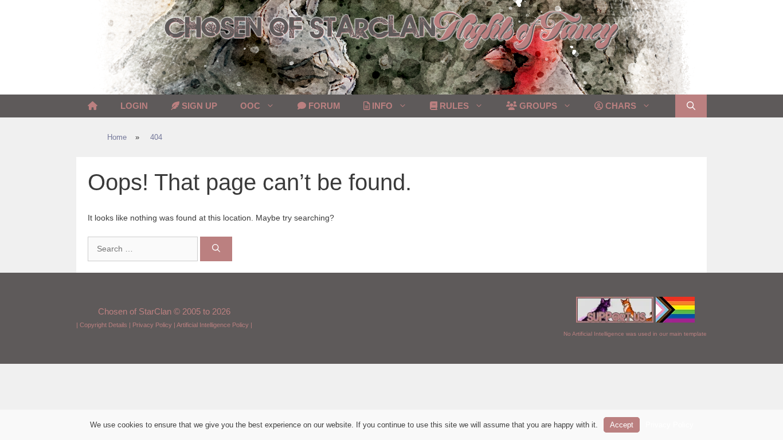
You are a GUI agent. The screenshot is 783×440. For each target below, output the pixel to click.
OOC (250, 106)
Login (134, 106)
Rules (453, 106)
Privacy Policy (152, 324)
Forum (323, 106)
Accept (621, 425)
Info (381, 106)
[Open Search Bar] (691, 106)
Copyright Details (103, 324)
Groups (537, 106)
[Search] (216, 249)
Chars (619, 106)
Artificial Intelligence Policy (213, 324)
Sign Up (198, 106)
